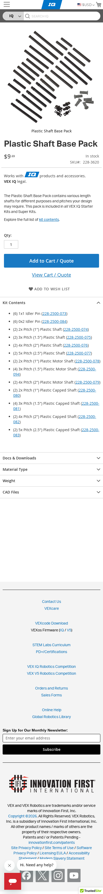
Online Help (51, 709)
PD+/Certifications (51, 651)
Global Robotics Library (51, 716)
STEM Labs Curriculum (51, 644)
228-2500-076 (76, 345)
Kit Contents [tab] (14, 302)
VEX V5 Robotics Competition (51, 673)
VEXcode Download (51, 623)
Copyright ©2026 (22, 816)
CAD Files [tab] (11, 492)
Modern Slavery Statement (62, 858)
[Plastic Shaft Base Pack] (51, 76)
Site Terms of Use (59, 847)
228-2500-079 (87, 382)
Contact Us (51, 601)
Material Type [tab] (15, 469)
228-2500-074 (76, 329)
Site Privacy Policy (26, 847)
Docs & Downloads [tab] (19, 457)
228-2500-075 (79, 337)
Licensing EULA (53, 853)
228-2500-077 (79, 353)
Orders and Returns (51, 688)
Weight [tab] (9, 480)
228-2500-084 (54, 321)
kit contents (49, 219)
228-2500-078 (87, 361)
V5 (69, 630)
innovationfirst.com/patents (52, 842)
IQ (62, 630)
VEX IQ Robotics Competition (51, 666)
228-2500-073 (54, 313)
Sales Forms (51, 695)
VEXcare (51, 608)
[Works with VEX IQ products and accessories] (32, 175)
